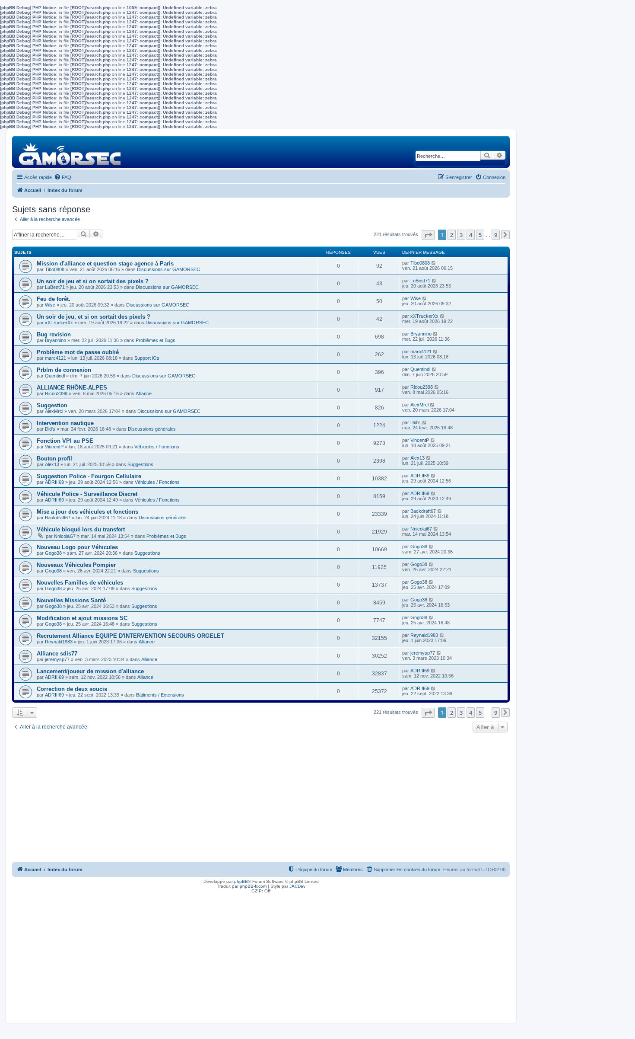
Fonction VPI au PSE (65, 441)
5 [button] (480, 235)
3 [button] (461, 235)
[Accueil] (70, 151)
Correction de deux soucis (72, 689)
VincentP (54, 446)
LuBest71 (55, 287)
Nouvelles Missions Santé (71, 600)
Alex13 (52, 464)
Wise (50, 304)
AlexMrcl (54, 411)
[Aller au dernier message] (434, 263)
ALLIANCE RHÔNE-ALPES (72, 387)
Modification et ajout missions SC (82, 618)
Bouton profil (54, 458)
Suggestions (140, 464)
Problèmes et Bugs (155, 340)
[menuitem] (62, 177)
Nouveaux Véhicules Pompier (76, 565)
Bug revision (54, 334)
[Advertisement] (261, 799)
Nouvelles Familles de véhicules (80, 582)
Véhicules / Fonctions (156, 446)
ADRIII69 (54, 482)
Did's (50, 429)
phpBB (241, 881)
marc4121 (55, 358)
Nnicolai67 (65, 536)
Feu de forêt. (53, 299)
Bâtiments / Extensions (160, 694)
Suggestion (52, 405)
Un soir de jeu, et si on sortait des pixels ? (93, 316)
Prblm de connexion (64, 370)
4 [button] (470, 235)
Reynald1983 (59, 641)
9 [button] (495, 235)
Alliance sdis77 (57, 653)
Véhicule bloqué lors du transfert (81, 529)
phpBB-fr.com (253, 886)
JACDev (297, 886)
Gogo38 (53, 553)
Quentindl (55, 375)
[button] (428, 235)
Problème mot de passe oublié (78, 352)
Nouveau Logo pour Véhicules (77, 547)
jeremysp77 (57, 659)
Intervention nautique (65, 423)
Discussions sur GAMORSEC (168, 269)
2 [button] (451, 235)
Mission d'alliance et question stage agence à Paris (105, 263)
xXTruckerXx (59, 322)
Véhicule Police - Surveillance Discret (87, 494)
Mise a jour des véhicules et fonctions (87, 511)
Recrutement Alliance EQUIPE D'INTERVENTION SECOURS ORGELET (130, 636)
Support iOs (146, 358)
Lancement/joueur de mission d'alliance (90, 671)
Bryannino (55, 340)
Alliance (144, 393)
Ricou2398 (56, 393)
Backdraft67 (57, 517)
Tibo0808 (54, 269)
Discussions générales (152, 429)
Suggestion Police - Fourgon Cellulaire (89, 476)
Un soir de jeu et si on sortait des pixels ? (93, 281)
